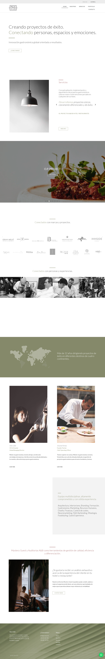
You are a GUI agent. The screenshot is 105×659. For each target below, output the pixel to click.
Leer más (12, 467)
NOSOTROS (73, 6)
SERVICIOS (82, 6)
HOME (65, 6)
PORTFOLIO (91, 6)
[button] (56, 105)
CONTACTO (91, 9)
